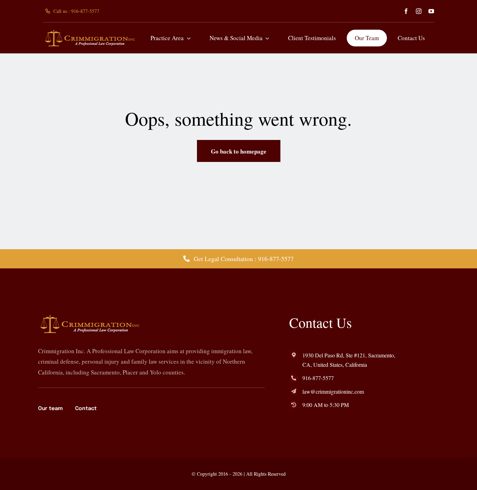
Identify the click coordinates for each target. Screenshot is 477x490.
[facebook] (406, 11)
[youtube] (431, 11)
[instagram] (418, 11)
